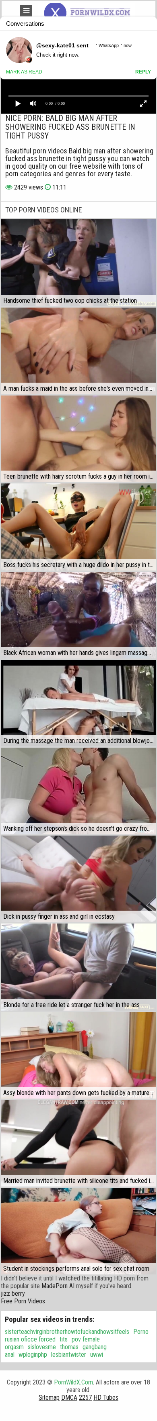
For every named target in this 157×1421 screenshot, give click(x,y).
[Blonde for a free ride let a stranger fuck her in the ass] (78, 967)
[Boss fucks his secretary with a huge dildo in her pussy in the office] (78, 526)
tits (64, 1339)
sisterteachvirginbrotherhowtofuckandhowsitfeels (67, 1331)
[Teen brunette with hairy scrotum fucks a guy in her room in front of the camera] (78, 439)
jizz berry (13, 1293)
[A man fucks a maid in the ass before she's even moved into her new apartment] (78, 351)
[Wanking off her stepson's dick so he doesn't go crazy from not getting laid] (78, 791)
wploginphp (33, 1354)
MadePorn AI (57, 1286)
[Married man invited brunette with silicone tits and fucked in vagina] (78, 1143)
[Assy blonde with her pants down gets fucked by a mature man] (78, 1055)
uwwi (96, 1354)
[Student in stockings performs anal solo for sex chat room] (78, 1231)
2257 (85, 1397)
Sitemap (49, 1397)
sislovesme (42, 1347)
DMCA (69, 1397)
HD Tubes (105, 1397)
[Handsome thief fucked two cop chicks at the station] (78, 262)
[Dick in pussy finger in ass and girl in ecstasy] (78, 879)
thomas (69, 1347)
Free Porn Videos (23, 1301)
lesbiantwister (68, 1354)
